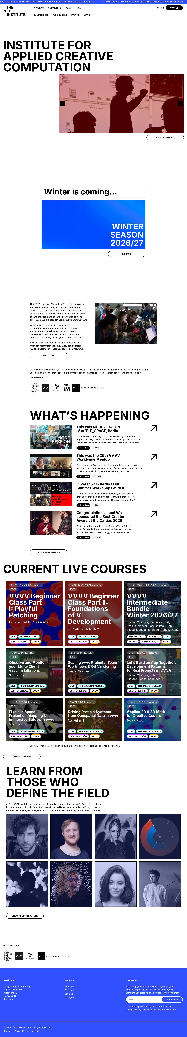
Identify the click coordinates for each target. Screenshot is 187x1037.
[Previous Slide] (62, 103)
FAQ (79, 8)
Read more (49, 355)
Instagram (70, 997)
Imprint (7, 1031)
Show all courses (21, 756)
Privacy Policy (141, 1009)
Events (75, 15)
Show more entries (48, 552)
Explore (126, 254)
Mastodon (70, 990)
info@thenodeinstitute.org (17, 986)
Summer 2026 (41, 15)
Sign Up (174, 8)
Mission (35, 1031)
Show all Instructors (25, 916)
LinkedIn (69, 994)
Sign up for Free (165, 137)
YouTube (69, 986)
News (86, 15)
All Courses (59, 15)
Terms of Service (161, 1009)
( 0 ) (162, 8)
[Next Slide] (180, 103)
